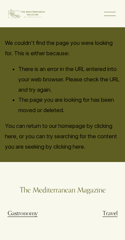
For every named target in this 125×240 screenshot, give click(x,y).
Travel (110, 213)
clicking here (68, 146)
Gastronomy (23, 213)
